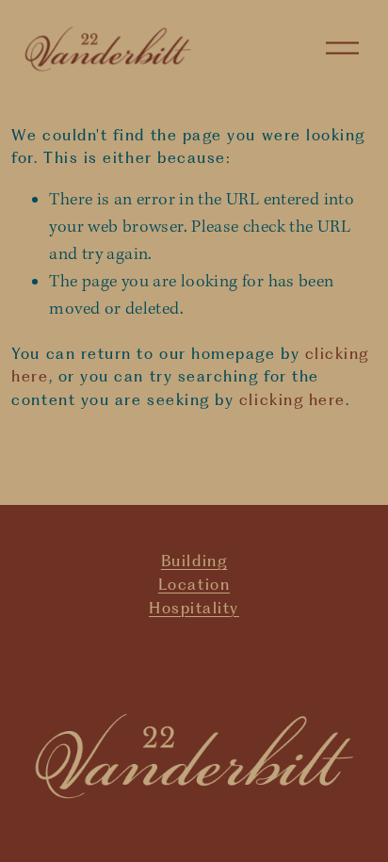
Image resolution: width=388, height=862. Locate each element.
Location (194, 584)
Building (194, 560)
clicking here (292, 399)
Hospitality (194, 607)
